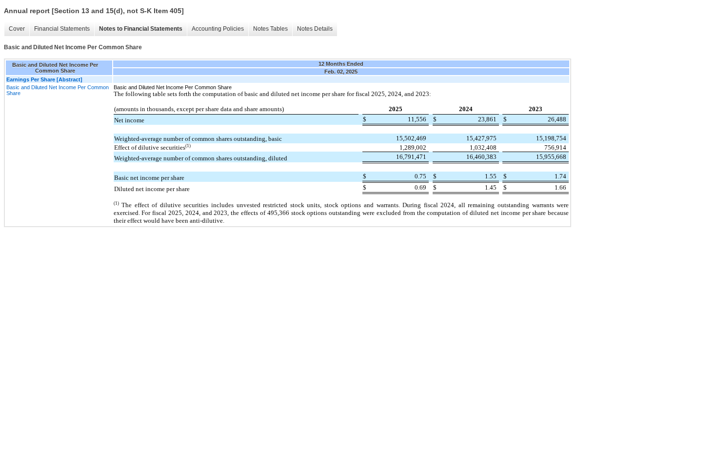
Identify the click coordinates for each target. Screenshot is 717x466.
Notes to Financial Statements (140, 28)
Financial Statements (62, 28)
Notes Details (315, 28)
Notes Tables (270, 28)
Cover (17, 28)
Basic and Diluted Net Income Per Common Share (57, 90)
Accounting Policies (218, 28)
